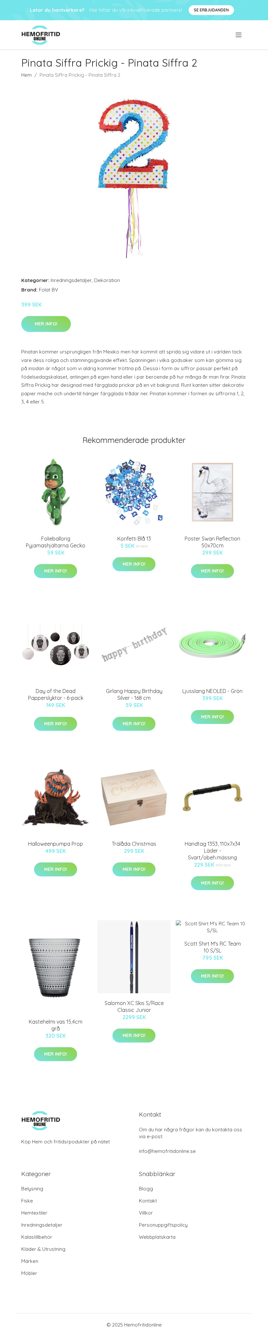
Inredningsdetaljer (71, 280)
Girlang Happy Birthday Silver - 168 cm (134, 694)
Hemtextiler (34, 1213)
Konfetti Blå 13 (134, 538)
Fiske (27, 1201)
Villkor (146, 1213)
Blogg (146, 1189)
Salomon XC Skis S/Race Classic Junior (134, 1006)
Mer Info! (46, 324)
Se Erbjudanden (211, 10)
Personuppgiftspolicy (163, 1225)
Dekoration (107, 280)
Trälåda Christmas (134, 844)
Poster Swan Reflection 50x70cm (212, 542)
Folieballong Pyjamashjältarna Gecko (55, 542)
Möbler (29, 1273)
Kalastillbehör (36, 1237)
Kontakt (148, 1201)
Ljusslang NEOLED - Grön (212, 691)
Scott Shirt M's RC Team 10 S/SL (212, 947)
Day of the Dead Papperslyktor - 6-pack (55, 694)
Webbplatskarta (157, 1237)
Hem (26, 75)
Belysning (32, 1189)
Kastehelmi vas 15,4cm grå (55, 1025)
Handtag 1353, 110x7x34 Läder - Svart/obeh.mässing (212, 851)
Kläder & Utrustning (43, 1249)
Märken (29, 1261)
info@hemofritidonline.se (167, 1151)
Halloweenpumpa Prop (55, 844)
